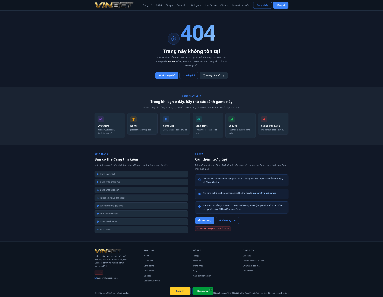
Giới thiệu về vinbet (108, 221)
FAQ (195, 270)
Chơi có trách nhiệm (109, 213)
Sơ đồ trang (105, 229)
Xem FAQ (206, 220)
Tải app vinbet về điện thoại (112, 197)
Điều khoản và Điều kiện (253, 260)
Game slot (182, 5)
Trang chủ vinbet (107, 174)
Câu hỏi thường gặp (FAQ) (111, 205)
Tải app (169, 5)
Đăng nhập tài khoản (109, 190)
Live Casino (210, 5)
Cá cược (224, 5)
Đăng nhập (262, 5)
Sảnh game (196, 5)
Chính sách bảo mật (251, 265)
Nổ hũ (159, 5)
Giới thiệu (247, 255)
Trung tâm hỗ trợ (215, 75)
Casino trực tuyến (240, 5)
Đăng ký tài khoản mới (110, 182)
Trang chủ (147, 5)
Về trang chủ (168, 75)
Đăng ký (280, 5)
